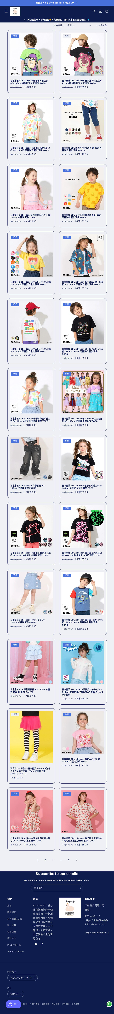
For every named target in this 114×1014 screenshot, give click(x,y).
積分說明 (11, 925)
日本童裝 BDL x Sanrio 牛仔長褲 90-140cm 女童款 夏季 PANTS (27, 487)
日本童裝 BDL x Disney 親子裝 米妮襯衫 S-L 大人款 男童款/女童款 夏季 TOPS (82, 839)
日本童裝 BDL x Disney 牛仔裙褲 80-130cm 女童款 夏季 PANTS (28, 621)
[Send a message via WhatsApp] (109, 1004)
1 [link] (37, 859)
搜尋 (9, 906)
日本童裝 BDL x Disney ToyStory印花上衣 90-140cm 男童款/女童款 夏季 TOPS (30, 350)
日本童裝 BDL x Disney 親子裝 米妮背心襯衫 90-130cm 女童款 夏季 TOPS (30, 839)
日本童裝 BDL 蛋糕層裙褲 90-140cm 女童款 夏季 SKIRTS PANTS (30, 690)
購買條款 (11, 912)
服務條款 (11, 938)
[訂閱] (80, 888)
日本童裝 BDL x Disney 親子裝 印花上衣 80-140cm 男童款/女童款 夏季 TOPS (29, 82)
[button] (6, 11)
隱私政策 (55, 1004)
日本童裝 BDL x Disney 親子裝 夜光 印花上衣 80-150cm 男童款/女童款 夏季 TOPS (30, 554)
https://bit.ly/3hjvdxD (96, 920)
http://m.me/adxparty (97, 932)
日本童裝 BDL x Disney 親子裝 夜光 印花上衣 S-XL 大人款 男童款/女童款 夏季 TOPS (82, 554)
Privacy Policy (14, 945)
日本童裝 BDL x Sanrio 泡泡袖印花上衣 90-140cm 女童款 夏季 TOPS (30, 216)
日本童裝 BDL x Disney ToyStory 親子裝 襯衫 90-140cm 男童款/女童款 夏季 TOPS (82, 283)
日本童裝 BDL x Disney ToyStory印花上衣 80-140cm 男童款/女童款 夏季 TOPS (30, 283)
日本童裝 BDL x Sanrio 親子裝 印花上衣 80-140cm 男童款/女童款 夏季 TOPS (82, 487)
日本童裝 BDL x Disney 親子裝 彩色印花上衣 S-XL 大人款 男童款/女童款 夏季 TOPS (30, 149)
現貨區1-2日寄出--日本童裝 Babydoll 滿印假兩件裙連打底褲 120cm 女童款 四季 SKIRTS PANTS (30, 771)
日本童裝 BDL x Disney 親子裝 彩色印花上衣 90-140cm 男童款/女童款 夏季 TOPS (30, 419)
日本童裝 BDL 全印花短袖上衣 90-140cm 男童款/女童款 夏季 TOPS (81, 216)
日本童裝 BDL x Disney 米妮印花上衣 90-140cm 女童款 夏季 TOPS (81, 760)
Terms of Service (15, 951)
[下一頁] (77, 860)
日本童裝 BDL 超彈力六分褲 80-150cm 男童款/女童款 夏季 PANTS (82, 149)
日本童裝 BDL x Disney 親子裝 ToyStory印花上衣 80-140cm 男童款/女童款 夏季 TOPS (82, 351)
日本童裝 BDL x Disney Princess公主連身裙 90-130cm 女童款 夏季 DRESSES (82, 419)
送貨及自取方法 (15, 919)
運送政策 (75, 1004)
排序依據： (59, 25)
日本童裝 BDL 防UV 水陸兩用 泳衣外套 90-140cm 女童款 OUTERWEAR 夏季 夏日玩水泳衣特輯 (83, 692)
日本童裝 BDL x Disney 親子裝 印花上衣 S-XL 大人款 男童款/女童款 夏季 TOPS (82, 82)
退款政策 (11, 932)
